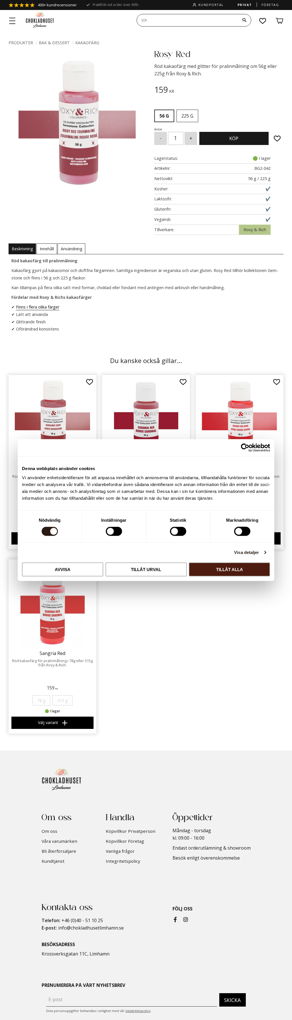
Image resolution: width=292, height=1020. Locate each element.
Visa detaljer (246, 552)
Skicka (232, 1000)
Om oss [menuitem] (49, 831)
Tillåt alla (229, 569)
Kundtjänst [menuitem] (53, 861)
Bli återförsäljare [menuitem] (59, 851)
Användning (71, 248)
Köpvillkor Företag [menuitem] (125, 841)
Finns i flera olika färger (37, 307)
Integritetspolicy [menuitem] (123, 861)
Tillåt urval (146, 569)
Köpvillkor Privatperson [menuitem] (130, 831)
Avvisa (62, 569)
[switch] (114, 531)
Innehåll (47, 248)
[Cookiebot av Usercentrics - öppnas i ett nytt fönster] (245, 448)
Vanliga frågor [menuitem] (120, 851)
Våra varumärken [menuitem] (59, 841)
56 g (164, 116)
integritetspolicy (138, 1011)
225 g (187, 116)
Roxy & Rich (255, 229)
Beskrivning (22, 248)
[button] (12, 21)
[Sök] (244, 20)
